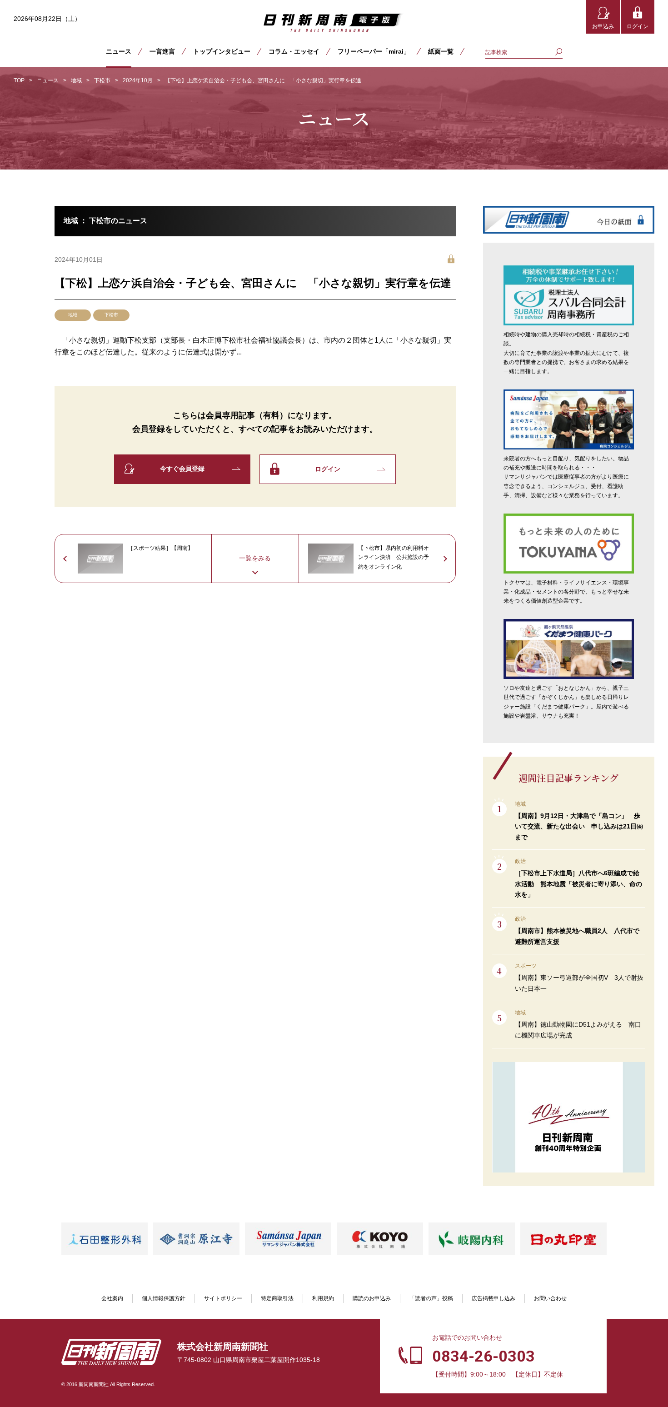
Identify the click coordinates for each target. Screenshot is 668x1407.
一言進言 (162, 51)
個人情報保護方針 (163, 1298)
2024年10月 (138, 80)
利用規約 (323, 1298)
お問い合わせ (550, 1298)
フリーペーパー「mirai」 (374, 51)
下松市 (102, 80)
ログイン (637, 26)
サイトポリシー (223, 1298)
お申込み (603, 26)
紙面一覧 (441, 51)
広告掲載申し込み (493, 1298)
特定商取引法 (277, 1298)
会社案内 (112, 1298)
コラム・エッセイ (294, 51)
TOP (19, 80)
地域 (76, 80)
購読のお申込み (372, 1298)
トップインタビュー (221, 51)
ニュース (118, 51)
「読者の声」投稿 (431, 1298)
